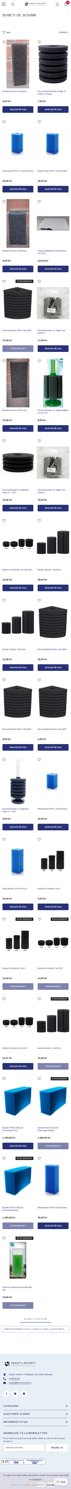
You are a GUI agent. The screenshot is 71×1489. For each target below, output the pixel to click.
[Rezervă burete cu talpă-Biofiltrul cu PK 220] (53, 383)
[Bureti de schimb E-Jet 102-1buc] (18, 542)
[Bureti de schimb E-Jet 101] (18, 1020)
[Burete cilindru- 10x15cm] (53, 1020)
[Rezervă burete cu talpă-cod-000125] (53, 303)
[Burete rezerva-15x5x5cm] (18, 64)
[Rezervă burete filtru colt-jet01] (53, 701)
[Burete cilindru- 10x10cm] (18, 622)
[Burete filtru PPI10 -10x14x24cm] (53, 143)
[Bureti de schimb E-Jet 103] (53, 941)
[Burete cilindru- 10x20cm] (53, 542)
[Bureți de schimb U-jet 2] (53, 861)
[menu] (4, 4)
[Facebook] (6, 1394)
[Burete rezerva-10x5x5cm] (18, 223)
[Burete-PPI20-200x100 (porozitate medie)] (53, 1100)
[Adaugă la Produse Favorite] (4, 42)
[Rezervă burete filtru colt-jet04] (53, 622)
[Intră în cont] (57, 4)
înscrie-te (57, 1448)
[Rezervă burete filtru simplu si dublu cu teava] (53, 64)
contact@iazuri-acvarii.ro (20, 1383)
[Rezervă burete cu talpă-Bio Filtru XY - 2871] (18, 781)
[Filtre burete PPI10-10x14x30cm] (53, 1180)
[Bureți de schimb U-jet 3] (18, 941)
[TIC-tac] (24, 1394)
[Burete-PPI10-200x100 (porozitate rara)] (18, 1180)
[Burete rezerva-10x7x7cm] (18, 383)
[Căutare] (13, 4)
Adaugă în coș (18, 109)
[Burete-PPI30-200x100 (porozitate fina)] (18, 1100)
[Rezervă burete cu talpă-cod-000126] (53, 462)
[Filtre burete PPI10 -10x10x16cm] (53, 781)
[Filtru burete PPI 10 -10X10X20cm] (18, 143)
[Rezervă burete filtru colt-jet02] (18, 701)
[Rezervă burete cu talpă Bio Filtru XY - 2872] (18, 462)
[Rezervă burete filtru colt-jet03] (18, 303)
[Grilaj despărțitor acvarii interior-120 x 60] (53, 223)
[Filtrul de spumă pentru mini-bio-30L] (18, 1260)
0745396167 (14, 1379)
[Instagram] (15, 1394)
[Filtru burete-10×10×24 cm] (18, 861)
